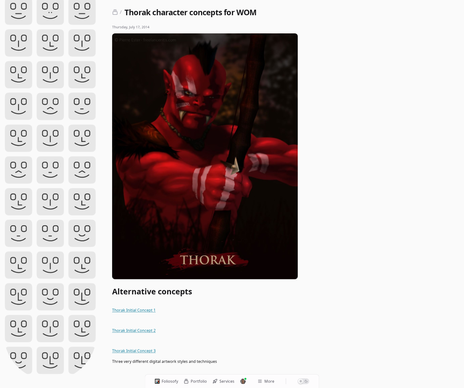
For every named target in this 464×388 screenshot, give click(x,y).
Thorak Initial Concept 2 (134, 330)
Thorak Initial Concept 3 (134, 350)
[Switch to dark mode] (303, 381)
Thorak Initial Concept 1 (134, 310)
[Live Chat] (243, 381)
